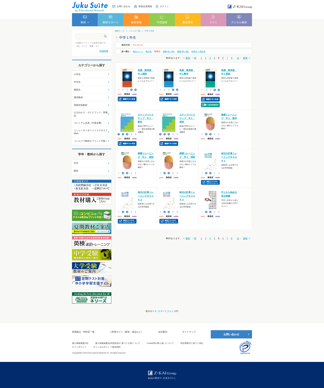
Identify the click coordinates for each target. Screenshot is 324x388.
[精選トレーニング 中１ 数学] (210, 122)
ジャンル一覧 (134, 31)
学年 (76, 163)
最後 (245, 58)
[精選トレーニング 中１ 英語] (127, 161)
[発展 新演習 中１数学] (169, 77)
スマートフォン (166, 311)
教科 (76, 171)
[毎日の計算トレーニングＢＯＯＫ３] (169, 200)
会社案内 (162, 332)
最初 (188, 58)
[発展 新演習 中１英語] (210, 77)
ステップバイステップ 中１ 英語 (187, 118)
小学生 (77, 74)
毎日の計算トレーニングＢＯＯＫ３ (187, 196)
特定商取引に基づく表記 (192, 343)
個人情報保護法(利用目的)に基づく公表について (117, 343)
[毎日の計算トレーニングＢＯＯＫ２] (127, 200)
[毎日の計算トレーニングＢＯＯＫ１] (210, 161)
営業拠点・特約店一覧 (83, 332)
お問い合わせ (231, 334)
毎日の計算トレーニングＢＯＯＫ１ (229, 157)
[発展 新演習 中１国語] (127, 77)
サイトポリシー (79, 347)
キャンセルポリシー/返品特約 (107, 347)
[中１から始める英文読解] (210, 200)
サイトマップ (189, 332)
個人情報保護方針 (80, 343)
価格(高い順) (183, 51)
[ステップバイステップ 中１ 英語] (169, 122)
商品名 (149, 51)
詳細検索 (103, 51)
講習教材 (78, 97)
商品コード (138, 51)
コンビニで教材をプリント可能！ (91, 141)
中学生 (77, 82)
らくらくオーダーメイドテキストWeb (91, 132)
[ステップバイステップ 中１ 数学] (127, 122)
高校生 (77, 89)
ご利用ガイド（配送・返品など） (126, 332)
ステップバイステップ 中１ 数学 (146, 118)
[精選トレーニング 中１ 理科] (169, 161)
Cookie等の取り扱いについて (160, 343)
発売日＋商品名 (198, 51)
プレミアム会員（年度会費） (88, 123)
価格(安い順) (169, 51)
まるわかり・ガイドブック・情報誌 (91, 114)
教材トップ (119, 31)
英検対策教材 (80, 105)
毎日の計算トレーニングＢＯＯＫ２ (146, 196)
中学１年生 (149, 31)
